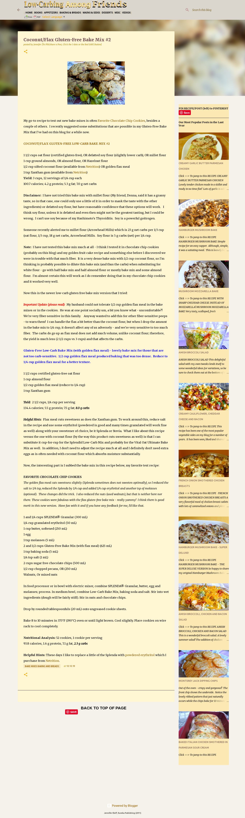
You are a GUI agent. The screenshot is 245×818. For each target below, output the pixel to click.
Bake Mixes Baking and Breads (42, 666)
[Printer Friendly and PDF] (33, 18)
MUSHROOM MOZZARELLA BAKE (198, 291)
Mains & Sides (91, 12)
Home (28, 12)
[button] (25, 51)
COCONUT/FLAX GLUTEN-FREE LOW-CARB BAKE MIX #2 (66, 143)
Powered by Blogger (124, 805)
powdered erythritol (140, 655)
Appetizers (51, 12)
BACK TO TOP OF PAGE (103, 708)
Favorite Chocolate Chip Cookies (121, 120)
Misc (117, 12)
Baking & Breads (70, 12)
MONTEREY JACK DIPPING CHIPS (198, 680)
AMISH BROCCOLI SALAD (194, 352)
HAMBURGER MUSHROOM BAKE (198, 230)
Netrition (92, 166)
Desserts (107, 12)
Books (38, 12)
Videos (126, 12)
